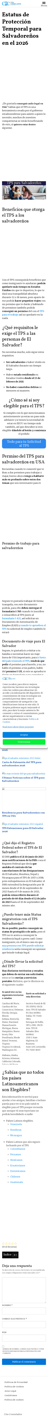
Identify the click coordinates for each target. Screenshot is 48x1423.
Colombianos (17, 1148)
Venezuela (16, 1124)
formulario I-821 (11, 618)
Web (4, 1332)
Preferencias (24, 742)
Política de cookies (14, 1400)
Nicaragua (16, 1135)
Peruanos (15, 1154)
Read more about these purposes (18, 727)
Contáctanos (11, 1395)
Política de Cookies (14, 1386)
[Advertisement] (24, 76)
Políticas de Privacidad (16, 1382)
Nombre (7, 1305)
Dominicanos (17, 1171)
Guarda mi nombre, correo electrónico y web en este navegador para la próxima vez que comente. (23, 1351)
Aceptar (24, 735)
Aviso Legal (10, 1391)
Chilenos (15, 1176)
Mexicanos (16, 1159)
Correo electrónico (14, 1319)
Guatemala (16, 1182)
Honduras (15, 1129)
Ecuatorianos (17, 1165)
